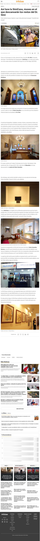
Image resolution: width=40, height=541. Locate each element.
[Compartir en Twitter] (30, 53)
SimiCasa (3, 357)
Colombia (12, 519)
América (12, 515)
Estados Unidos (12, 522)
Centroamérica (12, 527)
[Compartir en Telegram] (35, 53)
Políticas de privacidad (35, 519)
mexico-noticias (19, 357)
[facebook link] (2, 519)
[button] (1, 1)
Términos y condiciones (35, 516)
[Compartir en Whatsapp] (25, 53)
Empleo (20, 517)
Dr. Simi (8, 357)
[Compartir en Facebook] (28, 53)
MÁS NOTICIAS (20, 408)
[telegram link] (5, 522)
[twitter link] (5, 519)
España (12, 520)
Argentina (12, 517)
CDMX (13, 357)
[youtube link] (2, 522)
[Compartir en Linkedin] (32, 53)
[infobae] (20, 1)
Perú (12, 525)
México (2, 6)
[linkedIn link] (7, 522)
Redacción (20, 515)
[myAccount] (38, 1)
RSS (12, 530)
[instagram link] (7, 519)
